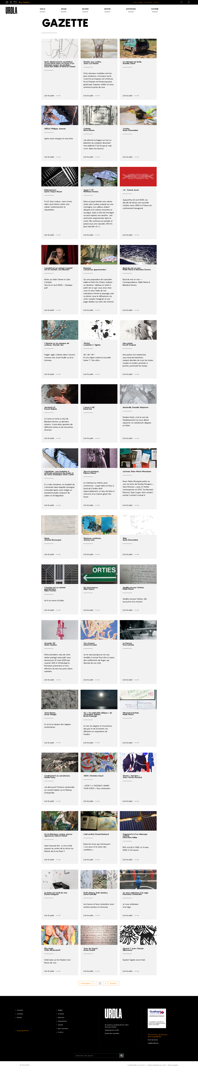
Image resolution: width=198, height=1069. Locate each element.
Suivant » (114, 983)
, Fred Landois (128, 644)
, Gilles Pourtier (54, 589)
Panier (19, 1017)
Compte (20, 1014)
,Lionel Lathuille (95, 893)
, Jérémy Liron (92, 539)
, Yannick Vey (56, 344)
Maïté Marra (131, 714)
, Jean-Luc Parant (92, 63)
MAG (42, 9)
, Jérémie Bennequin (52, 539)
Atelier (63, 9)
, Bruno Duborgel (97, 714)
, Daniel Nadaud (96, 834)
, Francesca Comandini (135, 893)
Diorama (94, 269)
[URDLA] (11, 10)
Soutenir (154, 9)
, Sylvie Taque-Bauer (53, 191)
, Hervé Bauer (89, 129)
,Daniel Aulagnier (55, 893)
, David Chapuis (129, 344)
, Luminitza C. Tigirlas (92, 344)
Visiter (135, 2)
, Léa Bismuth (58, 269)
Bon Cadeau (24, 2)
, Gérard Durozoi (90, 644)
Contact (20, 1010)
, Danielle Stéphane (135, 407)
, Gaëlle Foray (57, 776)
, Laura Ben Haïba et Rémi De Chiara (59, 64)
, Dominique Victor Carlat (59, 473)
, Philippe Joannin (55, 128)
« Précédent (85, 983)
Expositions (131, 9)
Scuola (156, 2)
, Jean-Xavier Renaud (132, 776)
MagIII (60, 1010)
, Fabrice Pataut (91, 472)
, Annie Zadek (90, 949)
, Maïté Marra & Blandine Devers (137, 269)
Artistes (107, 9)
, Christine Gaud (93, 776)
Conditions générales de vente (156, 1065)
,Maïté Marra (133, 588)
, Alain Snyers (90, 588)
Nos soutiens (63, 1028)
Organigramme (23, 1030)
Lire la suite (49, 95)
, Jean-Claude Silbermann (133, 949)
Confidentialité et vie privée (136, 1065)
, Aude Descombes (130, 129)
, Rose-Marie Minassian (137, 471)
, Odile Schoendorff (52, 949)
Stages (140, 2)
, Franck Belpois (50, 408)
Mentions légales (173, 1065)
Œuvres (85, 9)
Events (60, 1032)
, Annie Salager (50, 714)
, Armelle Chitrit (132, 63)
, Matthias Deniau (90, 191)
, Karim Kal (89, 408)
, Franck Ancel (131, 190)
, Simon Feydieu (50, 644)
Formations (148, 2)
